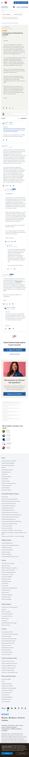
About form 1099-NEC (7, 576)
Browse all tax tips (6, 565)
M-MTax (8, 430)
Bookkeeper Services (6, 699)
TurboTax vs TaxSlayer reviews (8, 668)
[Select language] (14, 7)
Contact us (4, 609)
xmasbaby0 (8, 443)
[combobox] (11, 10)
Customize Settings (21, 753)
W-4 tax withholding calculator (8, 641)
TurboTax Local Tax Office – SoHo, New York (12, 530)
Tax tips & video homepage (8, 563)
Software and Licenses (11, 727)
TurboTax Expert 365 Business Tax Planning (11, 521)
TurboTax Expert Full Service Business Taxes (11, 514)
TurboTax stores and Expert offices (9, 523)
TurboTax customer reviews (8, 661)
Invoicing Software (6, 701)
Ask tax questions (6, 14)
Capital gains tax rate (6, 581)
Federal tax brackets (6, 597)
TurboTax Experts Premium (8, 508)
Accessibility (4, 730)
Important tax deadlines (7, 594)
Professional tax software (7, 686)
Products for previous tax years (8, 483)
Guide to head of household (8, 570)
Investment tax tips (6, 590)
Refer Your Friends (6, 625)
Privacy (21, 725)
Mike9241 (9, 307)
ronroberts (6, 26)
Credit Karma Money (6, 476)
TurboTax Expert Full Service (8, 510)
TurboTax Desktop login (7, 543)
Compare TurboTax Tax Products (9, 461)
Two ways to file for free (7, 616)
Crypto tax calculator (6, 645)
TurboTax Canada (6, 481)
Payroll (3, 681)
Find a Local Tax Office (7, 528)
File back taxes (5, 583)
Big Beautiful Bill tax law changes (9, 623)
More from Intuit (5, 694)
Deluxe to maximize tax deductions (10, 499)
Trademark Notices (6, 729)
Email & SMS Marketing (7, 697)
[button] (4, 7)
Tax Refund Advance (6, 472)
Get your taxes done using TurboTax (10, 23)
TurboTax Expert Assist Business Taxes (10, 517)
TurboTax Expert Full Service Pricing (10, 512)
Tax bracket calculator (6, 636)
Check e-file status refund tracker (9, 638)
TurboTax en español (6, 490)
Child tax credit (5, 592)
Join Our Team (11, 725)
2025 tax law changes (6, 599)
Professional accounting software (9, 688)
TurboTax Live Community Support (9, 607)
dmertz (5, 145)
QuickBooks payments (7, 683)
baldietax (8, 447)
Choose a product (18, 14)
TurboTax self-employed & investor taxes (11, 501)
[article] (14, 131)
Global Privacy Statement (7, 746)
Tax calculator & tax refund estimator (10, 634)
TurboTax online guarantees (8, 465)
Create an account (14, 354)
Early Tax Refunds (6, 487)
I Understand (7, 753)
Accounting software (6, 679)
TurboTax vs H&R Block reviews (9, 665)
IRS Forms (4, 467)
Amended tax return (6, 579)
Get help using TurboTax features (10, 18)
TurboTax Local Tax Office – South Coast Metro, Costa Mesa (14, 533)
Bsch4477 (6, 122)
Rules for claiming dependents (8, 572)
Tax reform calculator (6, 654)
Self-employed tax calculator (8, 643)
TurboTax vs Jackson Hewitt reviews (10, 672)
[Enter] (2, 10)
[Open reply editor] (14, 114)
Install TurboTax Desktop (7, 549)
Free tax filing (5, 496)
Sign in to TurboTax (15, 350)
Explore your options (14, 394)
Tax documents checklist (7, 652)
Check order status (6, 552)
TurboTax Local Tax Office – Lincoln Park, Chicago (13, 536)
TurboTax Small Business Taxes (8, 519)
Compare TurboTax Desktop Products (10, 545)
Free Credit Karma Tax (7, 692)
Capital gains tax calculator (8, 647)
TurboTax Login (5, 618)
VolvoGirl (8, 434)
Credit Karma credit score (7, 690)
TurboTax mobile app (6, 485)
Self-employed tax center (7, 469)
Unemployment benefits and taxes (9, 588)
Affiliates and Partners (16, 729)
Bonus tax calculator (6, 650)
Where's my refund (6, 611)
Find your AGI (5, 585)
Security (3, 727)
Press (17, 725)
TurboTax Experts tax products (8, 505)
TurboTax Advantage (6, 554)
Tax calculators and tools (7, 632)
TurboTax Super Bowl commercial (9, 663)
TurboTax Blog (5, 478)
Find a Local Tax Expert (7, 526)
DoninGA (8, 439)
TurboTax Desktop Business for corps (10, 556)
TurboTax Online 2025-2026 (8, 463)
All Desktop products (6, 547)
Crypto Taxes (5, 474)
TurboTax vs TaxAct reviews (8, 670)
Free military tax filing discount (9, 503)
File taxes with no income (7, 574)
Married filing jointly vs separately (9, 568)
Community (4, 620)
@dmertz (11, 193)
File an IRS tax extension (7, 614)
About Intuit (4, 725)
